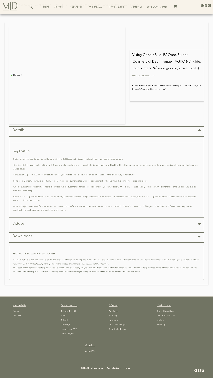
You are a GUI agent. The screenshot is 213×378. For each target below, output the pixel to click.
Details (18, 130)
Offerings (58, 7)
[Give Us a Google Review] (202, 6)
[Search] (31, 7)
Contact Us (136, 7)
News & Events (116, 7)
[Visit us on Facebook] (206, 6)
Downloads (22, 236)
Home (46, 7)
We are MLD (95, 7)
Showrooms (76, 7)
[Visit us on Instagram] (209, 6)
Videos (18, 224)
